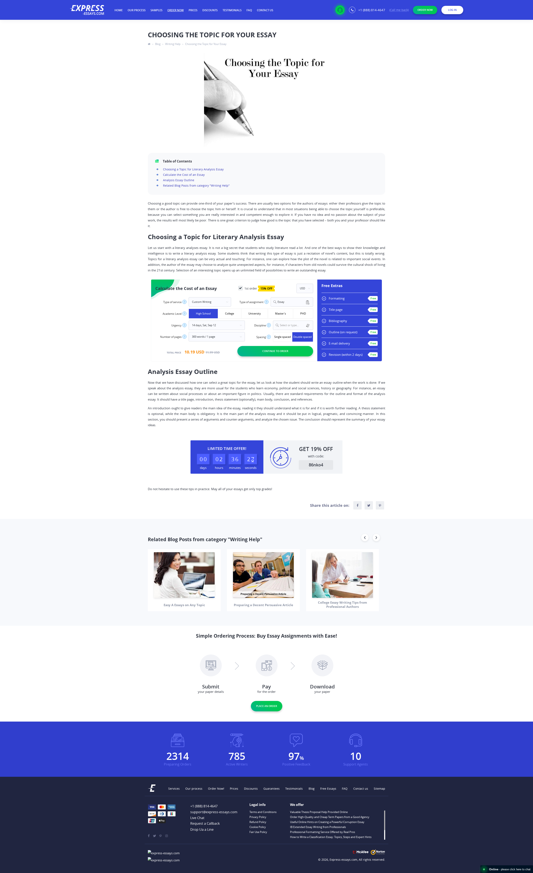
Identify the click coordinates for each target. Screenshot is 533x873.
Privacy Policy (257, 817)
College (229, 313)
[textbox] (295, 325)
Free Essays (328, 789)
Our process (137, 10)
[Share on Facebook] (357, 505)
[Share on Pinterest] (380, 505)
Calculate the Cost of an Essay (184, 175)
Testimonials (232, 10)
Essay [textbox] (281, 302)
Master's (280, 313)
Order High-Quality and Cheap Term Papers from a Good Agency (329, 817)
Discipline (260, 325)
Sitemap (379, 789)
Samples (156, 10)
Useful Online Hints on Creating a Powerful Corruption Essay (327, 822)
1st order (258, 288)
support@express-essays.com (213, 812)
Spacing (261, 337)
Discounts (210, 10)
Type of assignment (251, 302)
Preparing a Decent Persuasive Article (263, 605)
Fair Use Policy (258, 832)
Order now (175, 10)
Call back (399, 10)
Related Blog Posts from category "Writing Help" (196, 185)
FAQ (249, 10)
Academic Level (172, 313)
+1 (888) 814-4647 (371, 10)
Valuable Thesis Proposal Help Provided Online (319, 812)
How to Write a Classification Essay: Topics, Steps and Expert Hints (330, 837)
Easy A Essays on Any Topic (184, 605)
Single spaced (282, 337)
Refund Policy (257, 822)
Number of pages (171, 337)
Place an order (266, 706)
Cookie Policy (257, 827)
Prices (193, 10)
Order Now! (216, 789)
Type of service (172, 302)
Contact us (265, 10)
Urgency (176, 325)
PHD (303, 313)
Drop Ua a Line (202, 829)
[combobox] (292, 302)
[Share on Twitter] (369, 505)
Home (119, 10)
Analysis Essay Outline (178, 180)
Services (174, 789)
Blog (312, 789)
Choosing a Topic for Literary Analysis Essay (193, 169)
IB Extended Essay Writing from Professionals (318, 827)
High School (203, 313)
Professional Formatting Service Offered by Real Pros (322, 832)
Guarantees (271, 789)
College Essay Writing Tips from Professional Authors (342, 604)
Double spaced (302, 337)
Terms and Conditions (262, 812)
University (254, 313)
